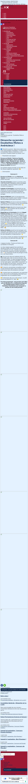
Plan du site (6, 762)
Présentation (9, 44)
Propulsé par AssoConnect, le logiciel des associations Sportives (14, 773)
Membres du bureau (11, 46)
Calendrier (9, 58)
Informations (9, 32)
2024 (4, 14)
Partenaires (9, 47)
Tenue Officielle (10, 64)
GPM (7, 38)
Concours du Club (11, 39)
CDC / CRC (9, 36)
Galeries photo (10, 68)
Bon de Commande (11, 65)
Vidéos (8, 69)
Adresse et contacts (11, 53)
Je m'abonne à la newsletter (8, 752)
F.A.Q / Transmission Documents (15, 55)
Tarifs (7, 51)
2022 (4, 17)
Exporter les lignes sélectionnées (9, 1)
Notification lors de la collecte (10, 781)
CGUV (5, 766)
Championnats (10, 34)
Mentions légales (7, 765)
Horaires (8, 50)
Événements (9, 42)
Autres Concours (10, 40)
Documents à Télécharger (13, 54)
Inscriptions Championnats (13, 60)
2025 (4, 13)
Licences (5, 763)
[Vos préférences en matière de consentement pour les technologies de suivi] (25, 781)
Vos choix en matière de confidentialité (15, 778)
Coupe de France (10, 35)
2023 (4, 16)
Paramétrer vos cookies (9, 767)
